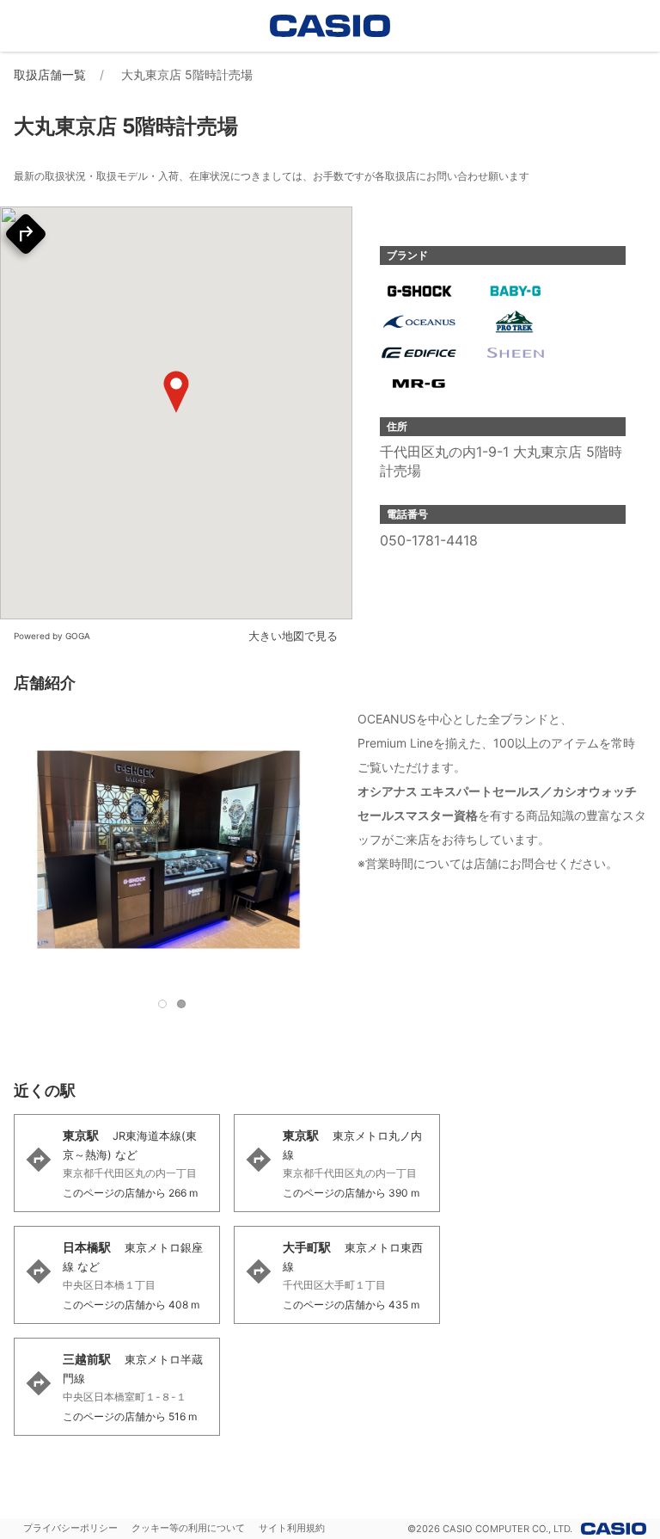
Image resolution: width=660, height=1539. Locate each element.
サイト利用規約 (292, 1528)
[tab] (162, 1004)
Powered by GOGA (52, 636)
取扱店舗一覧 (50, 74)
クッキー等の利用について (188, 1528)
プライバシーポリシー (70, 1528)
